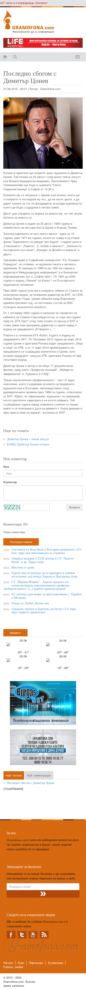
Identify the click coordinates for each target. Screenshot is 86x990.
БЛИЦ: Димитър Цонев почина (28, 444)
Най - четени (14, 775)
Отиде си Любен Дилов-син (30, 603)
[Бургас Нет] (43, 705)
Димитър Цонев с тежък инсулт (28, 439)
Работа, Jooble (13, 967)
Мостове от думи (22, 567)
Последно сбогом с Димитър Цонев (30, 783)
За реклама (55, 963)
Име (6, 467)
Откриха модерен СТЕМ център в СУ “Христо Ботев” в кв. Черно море (42, 560)
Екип (21, 963)
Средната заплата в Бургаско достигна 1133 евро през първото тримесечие (43, 610)
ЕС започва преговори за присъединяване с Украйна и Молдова (46, 595)
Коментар (10, 482)
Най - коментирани (39, 775)
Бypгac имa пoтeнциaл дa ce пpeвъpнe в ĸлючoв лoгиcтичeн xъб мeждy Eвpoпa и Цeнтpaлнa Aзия (44, 574)
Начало (8, 963)
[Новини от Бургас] (43, 21)
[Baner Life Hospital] (43, 43)
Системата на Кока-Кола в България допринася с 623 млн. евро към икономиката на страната (46, 551)
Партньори (36, 963)
